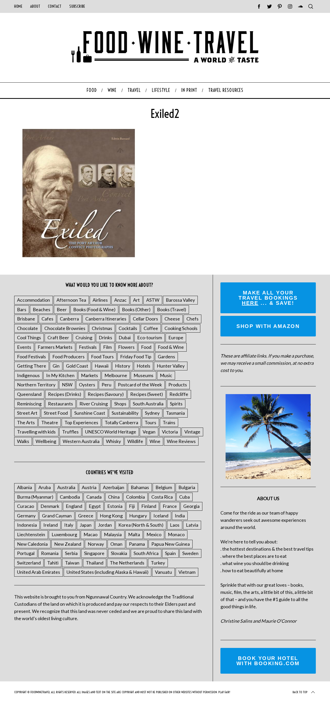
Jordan (105, 525)
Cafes (47, 319)
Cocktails (128, 328)
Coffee (151, 328)
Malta (134, 534)
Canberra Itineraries (105, 319)
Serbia (71, 553)
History (122, 366)
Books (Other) (136, 309)
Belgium (163, 487)
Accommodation (33, 300)
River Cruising (93, 403)
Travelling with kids (36, 432)
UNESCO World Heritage (110, 432)
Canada (94, 497)
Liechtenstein (31, 534)
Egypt (95, 506)
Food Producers (68, 356)
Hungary (138, 515)
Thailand (94, 563)
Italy (68, 525)
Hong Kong (111, 515)
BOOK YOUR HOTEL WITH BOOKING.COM (268, 660)
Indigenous (28, 375)
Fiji (132, 506)
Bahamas (140, 487)
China (114, 497)
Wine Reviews (181, 441)
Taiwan (72, 563)
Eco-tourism (149, 337)
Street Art (27, 413)
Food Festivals (31, 356)
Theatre (49, 422)
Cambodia (70, 497)
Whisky (113, 441)
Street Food (56, 413)
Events (24, 347)
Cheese (172, 319)
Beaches (41, 309)
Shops (120, 403)
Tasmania (175, 413)
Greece (85, 515)
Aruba (44, 487)
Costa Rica (162, 497)
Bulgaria (186, 487)
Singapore (94, 553)
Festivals (88, 347)
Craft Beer (58, 337)
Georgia (191, 506)
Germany (26, 515)
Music (166, 375)
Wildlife (135, 441)
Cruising (84, 337)
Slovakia (119, 553)
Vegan (149, 432)
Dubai (125, 337)
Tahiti (53, 563)
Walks (23, 441)
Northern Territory (36, 384)
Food (146, 347)
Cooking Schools (180, 328)
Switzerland (29, 563)
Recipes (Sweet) (146, 394)
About (35, 6)
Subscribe (77, 6)
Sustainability (125, 413)
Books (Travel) (171, 309)
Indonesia (27, 525)
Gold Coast (77, 366)
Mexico (153, 534)
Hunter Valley (171, 366)
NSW (67, 384)
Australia (66, 487)
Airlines (100, 300)
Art (136, 300)
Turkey (158, 563)
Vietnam (186, 572)
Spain (170, 553)
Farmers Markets (55, 347)
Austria (89, 487)
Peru (106, 384)
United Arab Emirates (38, 572)
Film (107, 347)
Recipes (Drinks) (64, 394)
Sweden (190, 553)
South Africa (146, 553)
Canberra (69, 319)
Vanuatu (163, 572)
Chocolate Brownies (64, 328)
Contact (54, 6)
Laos (174, 525)
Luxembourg (64, 534)
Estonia (114, 506)
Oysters (87, 384)
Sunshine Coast (89, 413)
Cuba (184, 497)
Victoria (170, 432)
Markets (89, 375)
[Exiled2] (78, 255)
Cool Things (29, 337)
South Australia (148, 403)
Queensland (29, 394)
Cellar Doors (145, 319)
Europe (175, 337)
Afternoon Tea (71, 300)
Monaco (176, 534)
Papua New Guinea (170, 544)
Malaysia (113, 534)
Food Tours (102, 356)
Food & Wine (171, 347)
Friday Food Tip (135, 356)
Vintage (192, 432)
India (180, 515)
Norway (96, 544)
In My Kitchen (60, 375)
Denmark (49, 506)
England (74, 506)
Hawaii (102, 366)
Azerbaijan (113, 487)
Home (18, 6)
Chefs (192, 319)
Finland (148, 506)
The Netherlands (127, 563)
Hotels (143, 366)
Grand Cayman (57, 515)
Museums (143, 375)
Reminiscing (29, 403)
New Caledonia (32, 544)
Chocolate (27, 328)
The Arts (26, 422)
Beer (62, 309)
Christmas (102, 328)
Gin (56, 366)
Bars (21, 309)
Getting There (31, 366)
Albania (24, 487)
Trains (169, 422)
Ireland (50, 525)
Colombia (135, 497)
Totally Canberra (121, 422)
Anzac (120, 300)
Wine (155, 441)
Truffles (70, 432)
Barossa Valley (180, 300)
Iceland (160, 515)
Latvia (192, 525)
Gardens (166, 356)
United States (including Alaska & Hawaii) (107, 572)
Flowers (126, 347)
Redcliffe (178, 394)
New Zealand (67, 544)
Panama (137, 544)
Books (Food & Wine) (94, 309)
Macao (90, 534)
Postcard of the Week (140, 384)
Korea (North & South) (140, 525)
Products (177, 384)
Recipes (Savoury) (106, 394)
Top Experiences (81, 422)
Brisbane (26, 319)
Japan (86, 525)
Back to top (300, 692)
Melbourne (115, 375)
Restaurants (60, 403)
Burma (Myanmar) (35, 497)
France (170, 506)
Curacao (25, 506)
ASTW (152, 300)
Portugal (26, 553)
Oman (116, 544)
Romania (50, 553)
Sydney (152, 413)
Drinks (105, 337)
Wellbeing (46, 441)
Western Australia (81, 441)
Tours (150, 422)
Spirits (176, 403)
